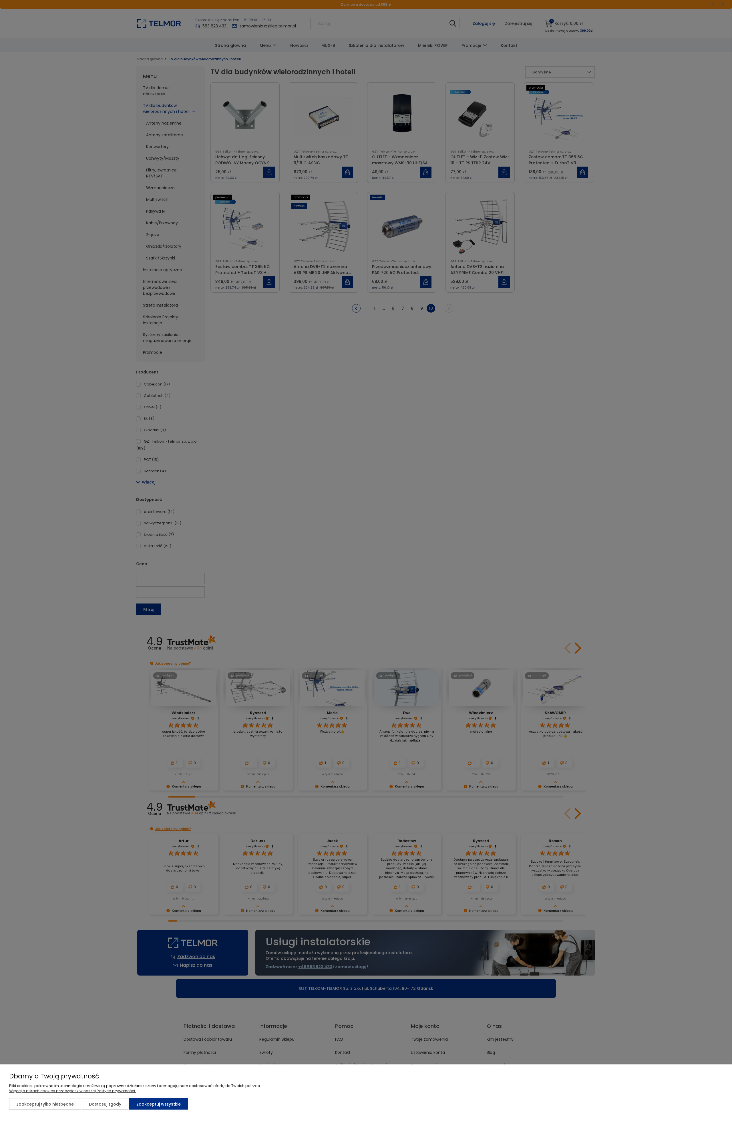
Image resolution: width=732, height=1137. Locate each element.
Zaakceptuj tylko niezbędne (45, 1104)
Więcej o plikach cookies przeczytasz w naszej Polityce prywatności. (72, 1091)
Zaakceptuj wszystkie (158, 1104)
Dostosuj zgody (105, 1104)
